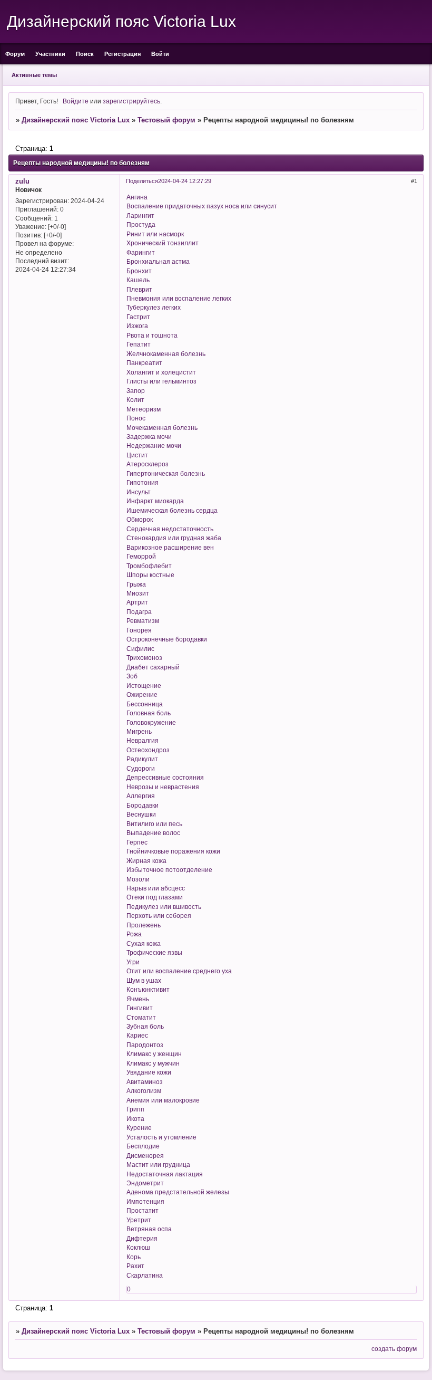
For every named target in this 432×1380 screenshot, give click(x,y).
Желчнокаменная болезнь (165, 353)
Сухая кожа (143, 943)
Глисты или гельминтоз (161, 381)
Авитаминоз (144, 1081)
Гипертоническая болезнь (165, 473)
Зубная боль (145, 1026)
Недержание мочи (153, 445)
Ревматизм (142, 620)
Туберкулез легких (153, 307)
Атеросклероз (147, 464)
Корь (133, 1256)
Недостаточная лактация (164, 1174)
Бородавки (142, 805)
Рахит (135, 1265)
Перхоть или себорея (158, 915)
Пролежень (143, 925)
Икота (135, 1118)
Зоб (132, 676)
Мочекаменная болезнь (162, 427)
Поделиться (142, 181)
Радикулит (142, 758)
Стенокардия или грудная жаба (173, 537)
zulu (22, 181)
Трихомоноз (144, 657)
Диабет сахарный (153, 667)
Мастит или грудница (158, 1164)
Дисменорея (145, 1155)
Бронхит (139, 270)
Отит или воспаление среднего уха (179, 970)
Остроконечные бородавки (166, 639)
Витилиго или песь (154, 823)
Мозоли (138, 879)
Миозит (137, 593)
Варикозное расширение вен (170, 547)
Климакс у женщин (154, 1053)
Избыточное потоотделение (169, 869)
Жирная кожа (146, 860)
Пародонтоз (144, 1044)
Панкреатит (144, 362)
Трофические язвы (154, 952)
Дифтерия (142, 1238)
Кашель (138, 279)
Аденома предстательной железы (177, 1192)
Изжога (137, 325)
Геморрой (141, 556)
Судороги (140, 768)
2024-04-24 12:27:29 (184, 181)
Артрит (137, 602)
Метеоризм (143, 409)
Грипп (135, 1109)
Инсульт (138, 491)
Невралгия (142, 740)
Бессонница (144, 704)
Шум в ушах (143, 980)
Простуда (140, 224)
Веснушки (141, 814)
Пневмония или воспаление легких (178, 298)
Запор (135, 390)
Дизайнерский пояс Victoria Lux (76, 120)
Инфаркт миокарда (155, 500)
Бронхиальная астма (158, 261)
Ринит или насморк (155, 234)
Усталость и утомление (161, 1137)
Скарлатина (144, 1275)
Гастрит (138, 316)
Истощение (143, 685)
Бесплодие (143, 1146)
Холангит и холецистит (161, 372)
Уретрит (138, 1219)
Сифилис (140, 648)
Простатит (142, 1210)
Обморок (139, 519)
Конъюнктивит (148, 989)
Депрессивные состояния (165, 777)
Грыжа (136, 584)
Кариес (137, 1035)
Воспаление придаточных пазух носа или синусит (201, 206)
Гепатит (138, 344)
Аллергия (140, 795)
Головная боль (148, 713)
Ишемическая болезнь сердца (172, 510)
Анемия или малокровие (163, 1100)
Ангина (137, 197)
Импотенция (145, 1201)
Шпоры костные (150, 574)
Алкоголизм (143, 1090)
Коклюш (138, 1247)
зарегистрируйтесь (131, 101)
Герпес (137, 842)
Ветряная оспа (149, 1228)
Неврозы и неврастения (162, 786)
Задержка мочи (149, 436)
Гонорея (139, 630)
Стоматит (141, 1017)
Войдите (76, 101)
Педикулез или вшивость (163, 906)
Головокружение (151, 722)
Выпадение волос (153, 832)
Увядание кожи (148, 1072)
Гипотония (142, 482)
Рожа (134, 934)
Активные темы (34, 75)
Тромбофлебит (149, 565)
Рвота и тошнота (152, 335)
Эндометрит (145, 1183)
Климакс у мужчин (153, 1063)
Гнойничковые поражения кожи (173, 851)
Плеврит (139, 289)
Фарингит (140, 252)
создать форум (394, 1348)
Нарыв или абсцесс (155, 888)
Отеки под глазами (154, 897)
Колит (135, 399)
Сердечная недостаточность (169, 528)
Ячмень (137, 998)
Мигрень (139, 731)
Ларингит (140, 215)
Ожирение (142, 694)
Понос (135, 418)
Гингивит (139, 1007)
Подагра (139, 611)
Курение (139, 1127)
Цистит (137, 455)
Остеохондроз (148, 749)
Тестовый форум (166, 120)
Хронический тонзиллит (162, 242)
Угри (133, 962)
